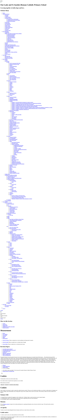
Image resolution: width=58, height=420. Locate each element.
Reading (11, 101)
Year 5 (11, 244)
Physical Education (10, 302)
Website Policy (5, 367)
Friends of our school (9, 58)
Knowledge (12, 252)
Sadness (11, 186)
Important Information (13, 99)
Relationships (12, 223)
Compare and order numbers (15, 122)
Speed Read (12, 111)
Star (8, 74)
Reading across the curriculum (15, 254)
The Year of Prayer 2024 (16, 229)
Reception (11, 255)
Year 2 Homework (13, 79)
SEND (6, 53)
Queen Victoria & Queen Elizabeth (18, 261)
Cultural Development (11, 37)
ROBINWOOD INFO (14, 100)
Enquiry (11, 250)
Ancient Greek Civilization (16, 280)
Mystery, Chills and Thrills (16, 114)
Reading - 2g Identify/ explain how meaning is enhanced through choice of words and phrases (28, 108)
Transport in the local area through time (19, 273)
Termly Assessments (15, 144)
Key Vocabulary (12, 68)
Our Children (5, 59)
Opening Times (7, 30)
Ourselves (13, 256)
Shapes (11, 131)
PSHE (8, 218)
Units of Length (5, 342)
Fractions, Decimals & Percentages (20, 149)
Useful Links (7, 28)
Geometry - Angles (17, 148)
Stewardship (14, 240)
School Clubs (7, 25)
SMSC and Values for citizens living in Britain (13, 33)
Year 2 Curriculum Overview (15, 77)
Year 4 (11, 243)
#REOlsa (11, 232)
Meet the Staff (7, 56)
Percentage (11, 134)
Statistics (15, 154)
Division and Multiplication (14, 127)
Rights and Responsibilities (16, 237)
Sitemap (4, 365)
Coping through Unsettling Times (18, 197)
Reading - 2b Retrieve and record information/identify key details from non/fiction (26, 103)
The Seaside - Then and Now (17, 258)
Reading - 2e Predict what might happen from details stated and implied (24, 106)
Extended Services (8, 18)
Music (11, 84)
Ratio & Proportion (15, 159)
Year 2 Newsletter (13, 78)
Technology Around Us (14, 206)
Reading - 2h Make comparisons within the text (20, 109)
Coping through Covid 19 (11, 176)
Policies (6, 48)
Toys (13, 262)
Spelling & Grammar (13, 164)
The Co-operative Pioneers (16, 266)
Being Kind (14, 190)
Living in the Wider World (14, 224)
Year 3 (11, 242)
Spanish (11, 85)
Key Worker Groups (13, 69)
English (11, 82)
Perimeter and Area (13, 132)
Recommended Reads (13, 139)
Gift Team (7, 306)
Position (11, 133)
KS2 (12, 182)
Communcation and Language (15, 71)
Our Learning (5, 201)
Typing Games (12, 211)
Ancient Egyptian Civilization (17, 272)
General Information (13, 66)
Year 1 (11, 259)
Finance (6, 43)
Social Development (10, 36)
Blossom (8, 80)
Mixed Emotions (12, 180)
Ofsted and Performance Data (10, 44)
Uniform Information (8, 27)
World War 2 (14, 118)
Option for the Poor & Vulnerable (18, 238)
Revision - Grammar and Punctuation (16, 119)
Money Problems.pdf (6, 354)
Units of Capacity (6, 340)
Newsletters (12, 67)
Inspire (8, 96)
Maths (11, 88)
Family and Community (16, 235)
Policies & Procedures (11, 21)
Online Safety (7, 174)
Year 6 (11, 245)
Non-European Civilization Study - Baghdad (20, 281)
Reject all (2, 384)
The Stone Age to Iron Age (16, 268)
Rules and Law (10, 39)
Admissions (7, 32)
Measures (11, 126)
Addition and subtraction (14, 125)
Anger (11, 183)
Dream (8, 92)
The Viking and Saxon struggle (17, 276)
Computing (9, 205)
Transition (9, 199)
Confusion (11, 193)
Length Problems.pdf (6, 351)
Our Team (4, 55)
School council (7, 26)
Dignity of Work (15, 239)
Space (13, 115)
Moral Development (10, 35)
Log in (4, 308)
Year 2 (11, 263)
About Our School (6, 14)
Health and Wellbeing (13, 225)
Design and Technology (11, 213)
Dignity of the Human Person (17, 234)
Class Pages (7, 61)
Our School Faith (8, 305)
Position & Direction (17, 152)
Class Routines (12, 75)
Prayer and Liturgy (13, 228)
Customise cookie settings (14, 384)
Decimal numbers (13, 124)
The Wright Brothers (15, 260)
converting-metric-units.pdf (7, 349)
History (11, 89)
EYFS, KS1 (14, 181)
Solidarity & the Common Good (17, 236)
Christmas (13, 112)
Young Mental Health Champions (16, 220)
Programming (12, 210)
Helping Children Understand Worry (18, 195)
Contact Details (7, 17)
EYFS (11, 284)
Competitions (12, 299)
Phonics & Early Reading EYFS (15, 285)
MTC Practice (12, 94)
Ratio (15, 153)
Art (7, 204)
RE (7, 226)
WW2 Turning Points (15, 279)
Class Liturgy (14, 230)
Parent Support (7, 54)
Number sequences (13, 121)
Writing (11, 297)
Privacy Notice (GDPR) (9, 47)
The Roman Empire (15, 270)
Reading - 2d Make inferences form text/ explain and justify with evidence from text (27, 105)
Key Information (6, 31)
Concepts (11, 249)
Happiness (11, 189)
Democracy (9, 38)
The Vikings (14, 117)
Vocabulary (12, 293)
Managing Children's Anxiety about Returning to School (22, 198)
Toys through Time (15, 257)
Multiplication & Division (18, 145)
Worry (11, 194)
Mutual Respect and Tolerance (12, 41)
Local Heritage (12, 253)
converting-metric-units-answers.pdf (9, 350)
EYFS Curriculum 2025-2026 (15, 63)
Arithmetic (14, 156)
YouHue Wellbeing (13, 221)
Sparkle (8, 73)
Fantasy (13, 113)
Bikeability (11, 222)
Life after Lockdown (11, 177)
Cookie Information (6, 366)
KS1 (10, 286)
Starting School (12, 70)
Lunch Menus (7, 23)
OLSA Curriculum (8, 202)
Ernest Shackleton (15, 269)
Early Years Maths (13, 72)
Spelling (11, 83)
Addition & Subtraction (18, 146)
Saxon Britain (14, 275)
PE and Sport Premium (9, 46)
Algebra (15, 147)
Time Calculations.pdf (7, 355)
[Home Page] (0, 2)
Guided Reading (12, 289)
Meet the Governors (8, 57)
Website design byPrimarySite (8, 371)
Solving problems (13, 128)
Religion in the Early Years (14, 64)
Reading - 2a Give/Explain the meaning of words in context (22, 102)
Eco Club (11, 215)
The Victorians (14, 116)
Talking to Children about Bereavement (14, 178)
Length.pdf (5, 352)
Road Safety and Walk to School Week (16, 219)
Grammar (11, 298)
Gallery (6, 60)
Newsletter (11, 98)
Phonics (11, 283)
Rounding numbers (13, 123)
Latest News (7, 22)
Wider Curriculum (13, 251)
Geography (12, 86)
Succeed (8, 136)
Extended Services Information (12, 19)
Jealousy (11, 192)
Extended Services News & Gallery (13, 20)
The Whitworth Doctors (16, 265)
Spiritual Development (11, 34)
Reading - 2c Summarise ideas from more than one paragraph (23, 104)
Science (11, 87)
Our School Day (8, 24)
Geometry (13, 158)
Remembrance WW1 (15, 264)
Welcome (6, 15)
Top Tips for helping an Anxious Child (19, 196)
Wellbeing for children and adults (11, 175)
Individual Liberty (10, 40)
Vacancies (7, 29)
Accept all (6, 384)
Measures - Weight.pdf (7, 353)
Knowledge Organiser (16, 142)
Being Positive (14, 191)
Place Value (12, 120)
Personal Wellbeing (10, 179)
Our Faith (4, 304)
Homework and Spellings (14, 110)
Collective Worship (13, 76)
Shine (8, 62)
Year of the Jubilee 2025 (14, 227)
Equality (6, 42)
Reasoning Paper (15, 143)
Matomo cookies (6, 404)
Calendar (6, 16)
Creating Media (12, 207)
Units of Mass (5, 344)
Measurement (16, 150)
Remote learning (8, 200)
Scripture (11, 231)
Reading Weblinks (13, 172)
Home (4, 13)
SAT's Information (13, 140)
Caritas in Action (13, 233)
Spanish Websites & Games (14, 173)
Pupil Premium (7, 49)
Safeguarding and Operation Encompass (12, 45)
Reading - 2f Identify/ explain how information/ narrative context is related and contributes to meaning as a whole (32, 107)
